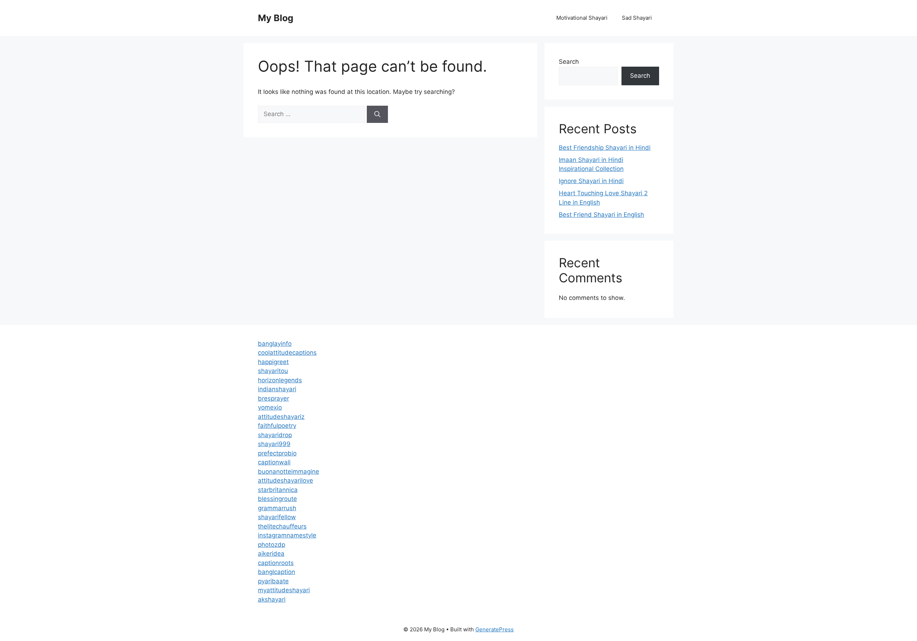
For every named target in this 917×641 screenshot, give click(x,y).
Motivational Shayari (582, 17)
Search (569, 61)
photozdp (271, 544)
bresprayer (273, 398)
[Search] (377, 114)
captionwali (274, 462)
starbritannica (278, 489)
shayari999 (274, 444)
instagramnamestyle (287, 535)
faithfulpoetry (277, 425)
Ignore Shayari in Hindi (591, 181)
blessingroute (277, 498)
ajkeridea (271, 553)
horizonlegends (280, 380)
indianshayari (277, 389)
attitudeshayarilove (285, 480)
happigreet (273, 361)
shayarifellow (277, 517)
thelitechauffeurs (282, 526)
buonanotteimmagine (288, 471)
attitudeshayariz (281, 416)
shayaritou (273, 370)
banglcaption (276, 571)
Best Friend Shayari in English (601, 214)
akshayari (271, 599)
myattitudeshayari (284, 590)
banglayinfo (275, 343)
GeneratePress (494, 629)
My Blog (275, 18)
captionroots (276, 562)
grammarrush (277, 508)
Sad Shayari (637, 17)
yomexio (270, 407)
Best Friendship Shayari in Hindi (604, 147)
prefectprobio (277, 453)
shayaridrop (275, 435)
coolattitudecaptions (287, 352)
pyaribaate (273, 581)
